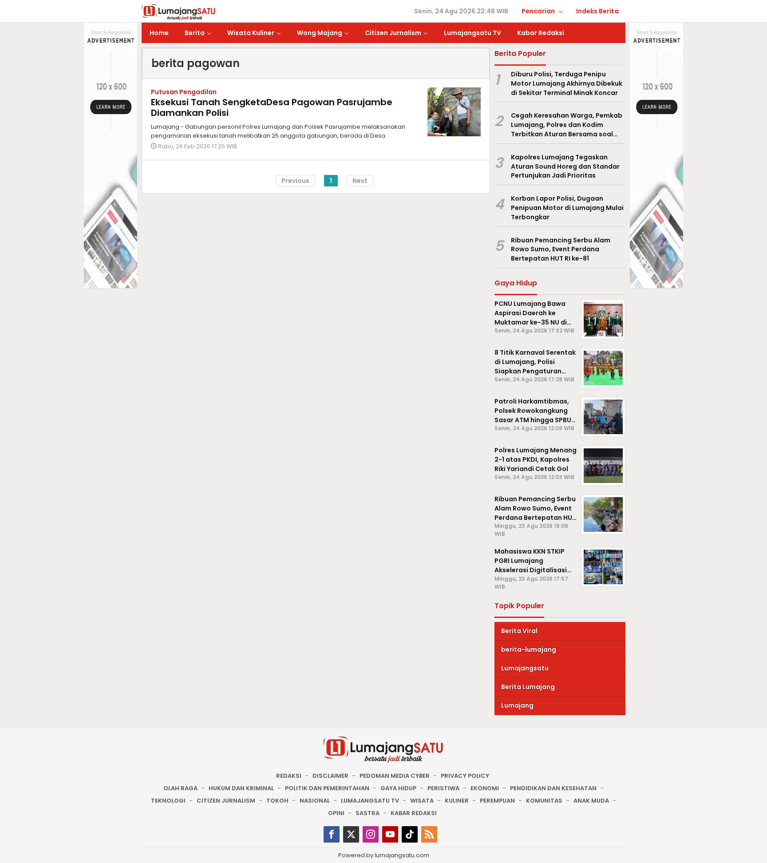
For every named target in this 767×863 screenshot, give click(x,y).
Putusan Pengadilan (184, 91)
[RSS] (429, 834)
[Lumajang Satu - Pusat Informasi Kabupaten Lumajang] (179, 11)
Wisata (422, 800)
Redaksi (288, 776)
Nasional (315, 800)
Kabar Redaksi (414, 813)
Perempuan (497, 800)
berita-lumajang (528, 649)
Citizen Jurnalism (226, 800)
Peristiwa (443, 788)
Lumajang (517, 705)
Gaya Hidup (398, 788)
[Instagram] (371, 834)
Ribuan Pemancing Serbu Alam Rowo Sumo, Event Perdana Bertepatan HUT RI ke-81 (560, 249)
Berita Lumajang (528, 686)
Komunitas (544, 800)
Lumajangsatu (525, 668)
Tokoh (277, 800)
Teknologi (168, 800)
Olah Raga (180, 788)
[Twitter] (351, 834)
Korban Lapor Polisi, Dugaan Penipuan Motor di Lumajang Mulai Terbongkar (567, 208)
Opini (336, 813)
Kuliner (457, 800)
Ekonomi (484, 788)
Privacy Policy (465, 776)
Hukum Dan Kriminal (241, 788)
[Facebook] (332, 834)
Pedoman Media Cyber (395, 776)
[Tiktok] (410, 834)
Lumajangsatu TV (370, 800)
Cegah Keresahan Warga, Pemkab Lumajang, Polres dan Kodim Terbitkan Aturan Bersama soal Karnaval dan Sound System (566, 125)
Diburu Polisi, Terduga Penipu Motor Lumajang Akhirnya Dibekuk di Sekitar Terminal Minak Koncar (566, 83)
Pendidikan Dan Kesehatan (553, 788)
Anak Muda (591, 800)
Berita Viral (519, 630)
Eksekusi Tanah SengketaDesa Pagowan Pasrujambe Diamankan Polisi (271, 107)
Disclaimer (330, 776)
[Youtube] (390, 834)
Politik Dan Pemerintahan (327, 788)
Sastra (368, 813)
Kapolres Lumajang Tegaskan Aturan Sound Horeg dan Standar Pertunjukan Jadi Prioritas (565, 166)
